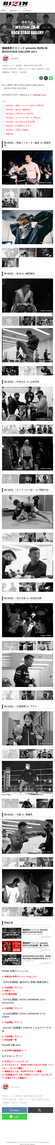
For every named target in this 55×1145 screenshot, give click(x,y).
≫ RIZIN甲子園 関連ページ (14, 1051)
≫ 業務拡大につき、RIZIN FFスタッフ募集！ (23, 1071)
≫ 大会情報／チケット (12, 987)
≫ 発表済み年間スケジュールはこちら (19, 976)
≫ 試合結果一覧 (9, 1040)
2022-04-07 (14, 59)
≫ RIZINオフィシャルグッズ (15, 1061)
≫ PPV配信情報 (9, 994)
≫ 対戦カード (8, 991)
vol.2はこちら (40, 95)
